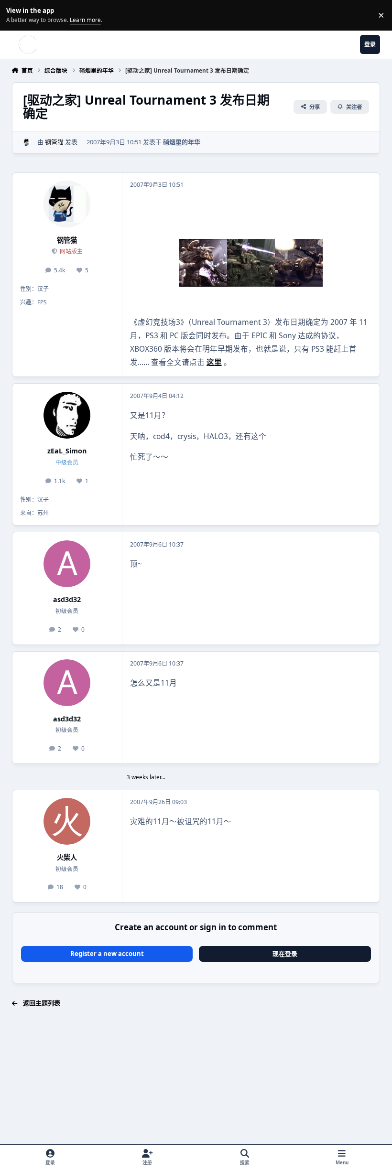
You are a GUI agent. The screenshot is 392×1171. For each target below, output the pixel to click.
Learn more (16, 15)
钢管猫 (54, 142)
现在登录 (284, 953)
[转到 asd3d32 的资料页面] (67, 563)
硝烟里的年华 (181, 142)
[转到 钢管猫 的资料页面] (28, 142)
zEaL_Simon (67, 450)
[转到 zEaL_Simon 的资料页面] (67, 415)
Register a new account (107, 953)
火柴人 (67, 857)
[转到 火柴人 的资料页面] (67, 821)
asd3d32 (67, 599)
